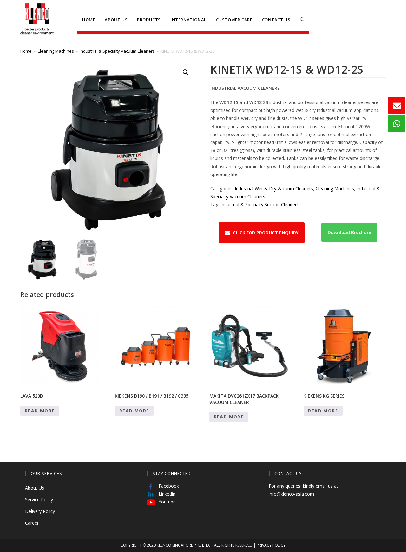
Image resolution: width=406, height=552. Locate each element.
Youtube (166, 502)
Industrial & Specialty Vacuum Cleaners (117, 51)
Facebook (168, 486)
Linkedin (166, 494)
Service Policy (39, 499)
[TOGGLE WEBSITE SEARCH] (302, 19)
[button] (185, 72)
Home (26, 51)
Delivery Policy (40, 511)
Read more (40, 411)
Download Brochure (349, 232)
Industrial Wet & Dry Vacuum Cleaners (274, 189)
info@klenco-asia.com (291, 494)
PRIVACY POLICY (271, 545)
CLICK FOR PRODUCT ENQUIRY (265, 233)
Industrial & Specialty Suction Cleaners (259, 204)
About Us (34, 488)
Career (32, 523)
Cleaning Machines (55, 51)
